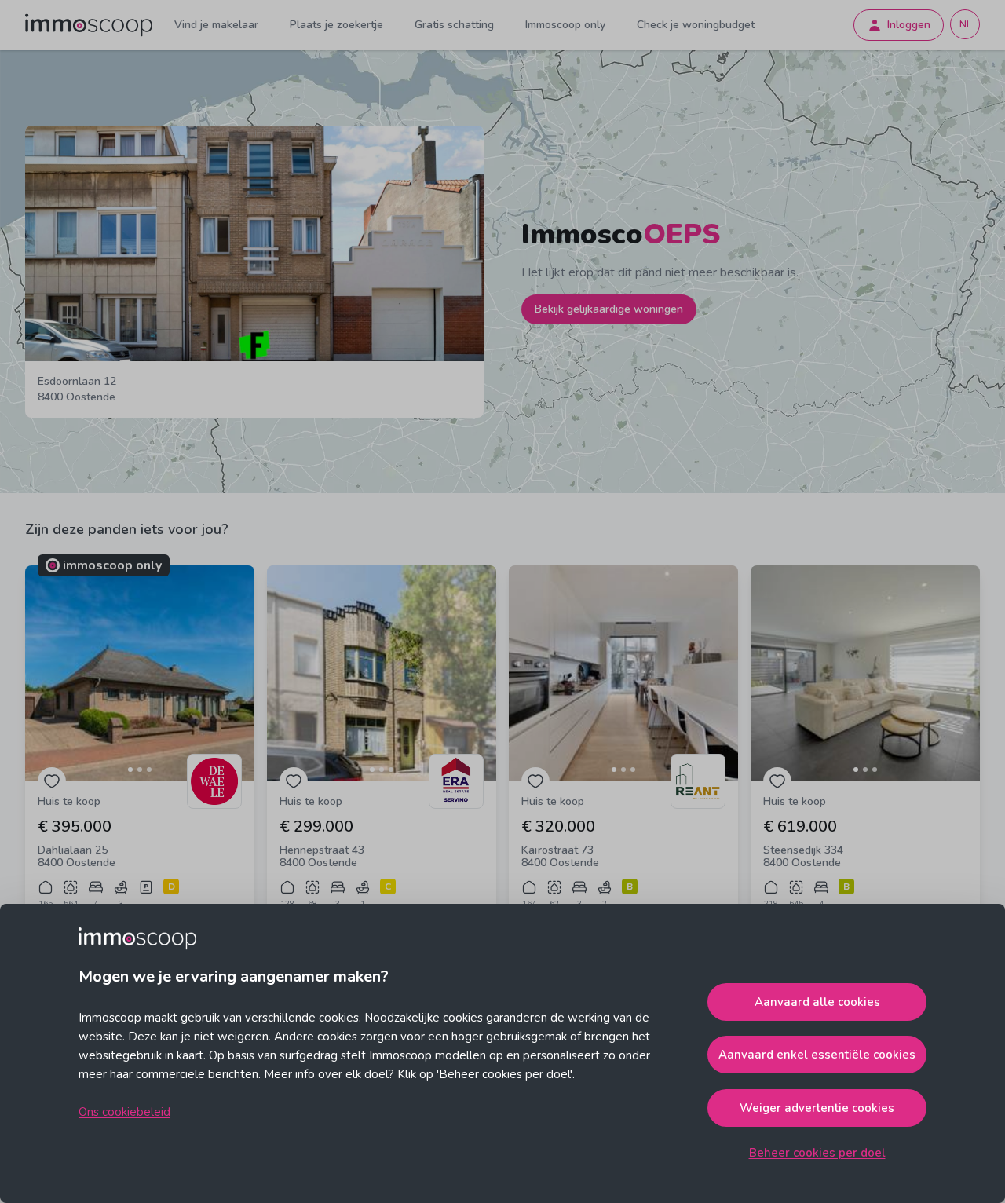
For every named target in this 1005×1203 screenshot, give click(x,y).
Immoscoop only (565, 24)
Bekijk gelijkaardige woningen (609, 309)
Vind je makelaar (216, 24)
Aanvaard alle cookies (817, 1002)
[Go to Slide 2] (139, 769)
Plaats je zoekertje (336, 24)
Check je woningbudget (696, 24)
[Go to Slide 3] (149, 769)
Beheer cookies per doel (817, 1153)
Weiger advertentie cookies (817, 1108)
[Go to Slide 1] (130, 769)
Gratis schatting (454, 24)
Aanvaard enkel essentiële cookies (816, 1054)
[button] (139, 673)
